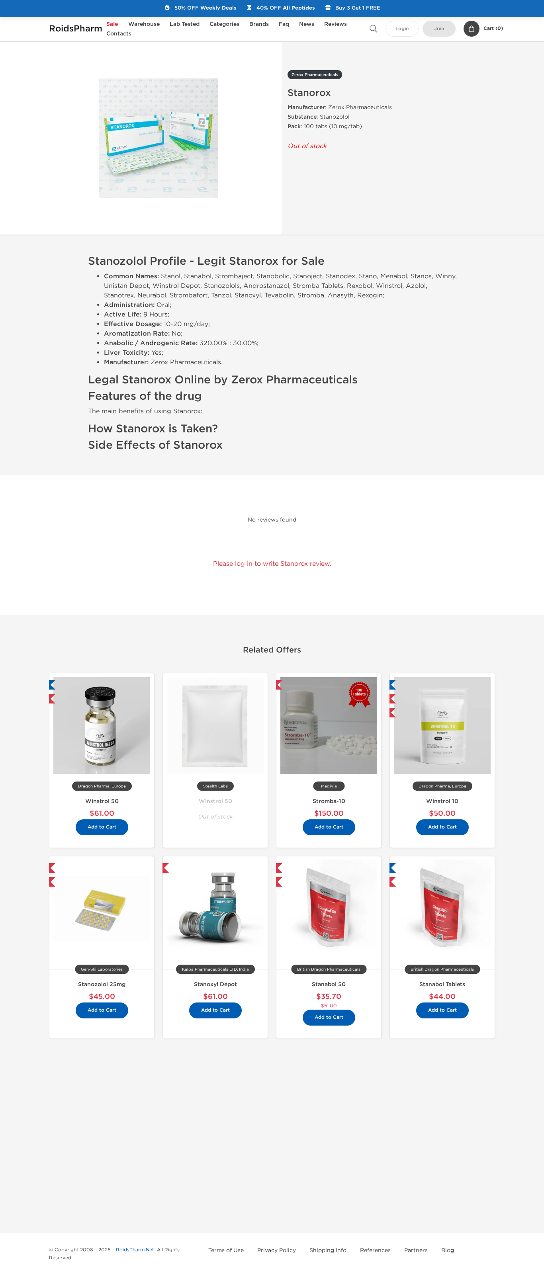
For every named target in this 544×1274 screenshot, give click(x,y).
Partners (416, 1250)
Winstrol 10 (442, 801)
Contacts (118, 33)
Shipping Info (327, 1250)
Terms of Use (226, 1250)
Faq (284, 24)
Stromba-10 (329, 801)
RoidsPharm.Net (135, 1250)
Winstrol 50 (102, 801)
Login (402, 29)
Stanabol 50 (329, 984)
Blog (447, 1250)
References (375, 1250)
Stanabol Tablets (442, 984)
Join (439, 29)
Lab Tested (185, 24)
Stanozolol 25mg (101, 984)
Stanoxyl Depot (215, 984)
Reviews (335, 24)
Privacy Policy (276, 1250)
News (306, 24)
